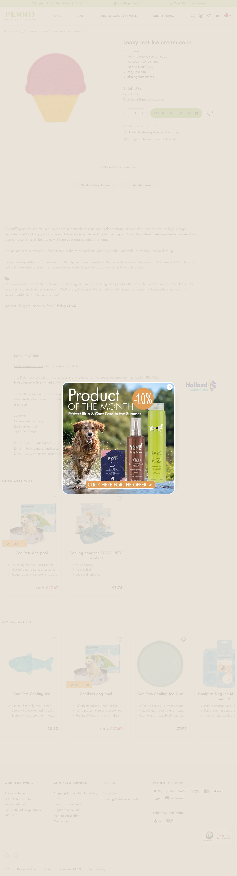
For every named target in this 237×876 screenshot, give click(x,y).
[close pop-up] (170, 387)
